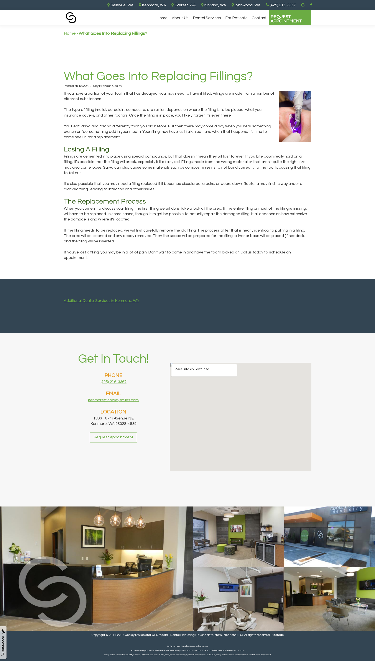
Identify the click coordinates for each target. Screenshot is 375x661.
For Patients (236, 18)
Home (162, 18)
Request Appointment (286, 19)
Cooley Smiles (135, 634)
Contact (259, 18)
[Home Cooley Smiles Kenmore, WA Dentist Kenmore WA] (71, 17)
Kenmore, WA (153, 5)
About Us (180, 18)
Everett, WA (185, 5)
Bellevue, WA (121, 5)
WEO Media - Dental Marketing (173, 634)
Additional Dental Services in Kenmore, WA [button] (101, 301)
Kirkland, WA (214, 5)
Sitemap (278, 634)
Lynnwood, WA (247, 5)
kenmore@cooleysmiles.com (113, 400)
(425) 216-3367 (113, 382)
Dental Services (207, 18)
